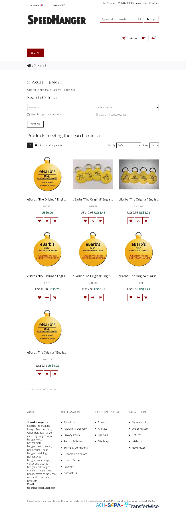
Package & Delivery (75, 428)
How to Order (72, 460)
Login (153, 19)
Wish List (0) (124, 3)
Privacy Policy (72, 435)
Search (40, 65)
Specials (103, 435)
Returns (136, 435)
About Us (69, 422)
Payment (69, 466)
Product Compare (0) (51, 145)
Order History (140, 428)
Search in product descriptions (48, 114)
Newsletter (138, 447)
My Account (109, 3)
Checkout (154, 3)
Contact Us (70, 473)
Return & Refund (74, 441)
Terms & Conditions (76, 447)
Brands (102, 422)
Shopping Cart (139, 3)
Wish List (137, 441)
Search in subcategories (113, 114)
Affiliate (102, 428)
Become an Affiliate (75, 454)
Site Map (103, 441)
